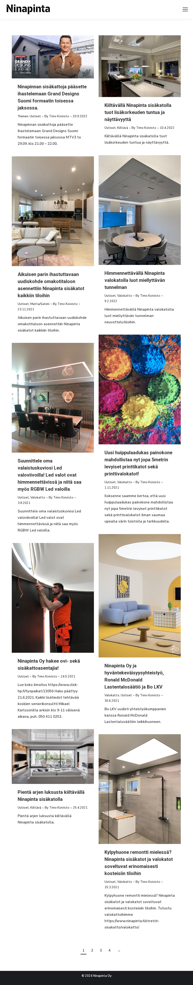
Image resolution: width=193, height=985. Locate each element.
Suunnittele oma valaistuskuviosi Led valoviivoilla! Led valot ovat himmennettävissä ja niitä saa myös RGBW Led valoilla (49, 475)
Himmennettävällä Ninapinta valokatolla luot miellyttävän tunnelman (135, 280)
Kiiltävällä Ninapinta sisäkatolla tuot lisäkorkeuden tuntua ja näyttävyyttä (138, 112)
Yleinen (23, 116)
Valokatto (124, 296)
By (56, 116)
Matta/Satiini (39, 304)
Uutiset (35, 116)
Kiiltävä (122, 128)
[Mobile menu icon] (185, 9)
